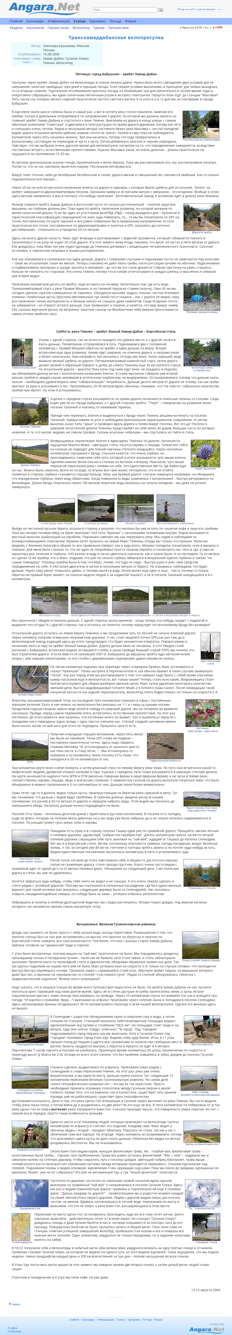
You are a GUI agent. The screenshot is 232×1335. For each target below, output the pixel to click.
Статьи (79, 21)
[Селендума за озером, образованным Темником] (30, 1077)
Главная (16, 21)
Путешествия (118, 28)
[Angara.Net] (44, 9)
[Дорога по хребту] (202, 217)
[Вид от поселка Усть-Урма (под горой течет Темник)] (202, 799)
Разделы (16, 28)
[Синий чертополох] (205, 453)
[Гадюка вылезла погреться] (165, 746)
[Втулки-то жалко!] (135, 508)
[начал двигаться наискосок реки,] (90, 600)
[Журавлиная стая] (30, 1193)
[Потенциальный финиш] (30, 1029)
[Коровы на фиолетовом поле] (202, 1132)
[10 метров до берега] (96, 508)
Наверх (16, 1304)
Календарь (35, 21)
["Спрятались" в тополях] (202, 873)
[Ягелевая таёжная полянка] (202, 297)
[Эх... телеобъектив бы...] (202, 1193)
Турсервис (97, 21)
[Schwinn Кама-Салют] (30, 679)
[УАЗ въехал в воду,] (49, 600)
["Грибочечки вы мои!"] (24, 352)
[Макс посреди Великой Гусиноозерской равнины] (200, 1078)
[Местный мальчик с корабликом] (175, 508)
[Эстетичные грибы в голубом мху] (202, 352)
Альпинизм (35, 28)
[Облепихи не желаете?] (30, 1134)
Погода (115, 21)
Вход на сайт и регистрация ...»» (199, 9)
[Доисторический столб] (210, 646)
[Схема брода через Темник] (56, 510)
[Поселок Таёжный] (30, 411)
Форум (130, 21)
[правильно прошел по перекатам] (131, 600)
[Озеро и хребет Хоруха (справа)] (201, 945)
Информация (59, 21)
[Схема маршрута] (22, 1227)
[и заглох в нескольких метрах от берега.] (177, 600)
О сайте (12, 1328)
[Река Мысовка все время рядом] (201, 124)
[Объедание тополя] (206, 1227)
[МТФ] (30, 747)
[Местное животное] (202, 1029)
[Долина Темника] (30, 452)
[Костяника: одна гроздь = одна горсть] (203, 713)
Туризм (98, 28)
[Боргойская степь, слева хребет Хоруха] (30, 843)
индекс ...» (28, 62)
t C (217, 27)
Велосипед (81, 28)
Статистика (14, 1331)
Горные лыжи (58, 28)
